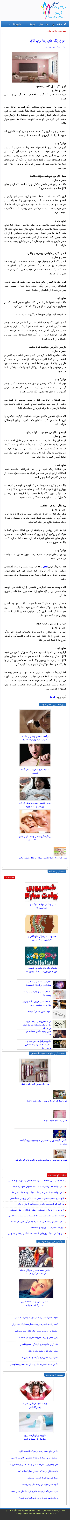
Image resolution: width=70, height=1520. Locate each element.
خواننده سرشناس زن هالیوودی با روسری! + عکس (36, 1317)
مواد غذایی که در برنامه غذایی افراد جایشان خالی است (34, 1491)
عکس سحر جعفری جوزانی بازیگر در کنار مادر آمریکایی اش (35, 1272)
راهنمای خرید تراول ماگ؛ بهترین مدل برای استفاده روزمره (36, 1003)
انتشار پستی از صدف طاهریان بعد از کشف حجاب (35, 1303)
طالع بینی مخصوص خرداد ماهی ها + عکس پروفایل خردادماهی (37, 1198)
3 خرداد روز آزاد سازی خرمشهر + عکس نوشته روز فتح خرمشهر (37, 1210)
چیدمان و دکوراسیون (52, 47)
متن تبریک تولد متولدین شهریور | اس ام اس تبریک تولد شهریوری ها (41, 969)
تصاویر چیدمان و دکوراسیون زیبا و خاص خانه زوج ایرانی (41, 1160)
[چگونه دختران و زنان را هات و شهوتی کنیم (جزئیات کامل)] (35, 721)
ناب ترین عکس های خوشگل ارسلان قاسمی (39, 1344)
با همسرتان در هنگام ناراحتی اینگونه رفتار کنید (38, 1471)
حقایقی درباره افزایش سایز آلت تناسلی (35, 771)
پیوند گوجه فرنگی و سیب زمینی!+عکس (35, 1405)
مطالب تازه (43, 24)
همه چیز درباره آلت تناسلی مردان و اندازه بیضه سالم (43, 858)
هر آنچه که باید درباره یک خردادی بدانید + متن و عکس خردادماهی (40, 1204)
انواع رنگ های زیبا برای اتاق (47, 40)
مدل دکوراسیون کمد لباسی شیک (35, 1084)
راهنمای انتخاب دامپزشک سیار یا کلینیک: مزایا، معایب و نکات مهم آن (36, 1216)
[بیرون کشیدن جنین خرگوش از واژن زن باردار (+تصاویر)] (35, 788)
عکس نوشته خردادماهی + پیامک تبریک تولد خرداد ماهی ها (38, 1192)
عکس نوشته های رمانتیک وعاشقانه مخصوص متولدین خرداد (38, 1186)
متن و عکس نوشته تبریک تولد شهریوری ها (42, 906)
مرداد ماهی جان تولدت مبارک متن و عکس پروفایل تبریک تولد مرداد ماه (37, 1025)
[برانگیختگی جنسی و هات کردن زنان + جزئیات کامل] (35, 821)
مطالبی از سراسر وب (54, 1375)
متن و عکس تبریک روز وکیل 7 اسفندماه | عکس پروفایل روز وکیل (36, 1233)
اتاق (45, 567)
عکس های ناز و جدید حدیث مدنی (43, 1351)
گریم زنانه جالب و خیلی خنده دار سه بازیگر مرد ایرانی (35, 1324)
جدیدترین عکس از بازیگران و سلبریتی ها (40, 1357)
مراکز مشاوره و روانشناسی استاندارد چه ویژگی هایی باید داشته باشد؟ (37, 1222)
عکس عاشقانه (15, 24)
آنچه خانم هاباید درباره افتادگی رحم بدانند (40, 1484)
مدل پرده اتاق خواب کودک (55, 1120)
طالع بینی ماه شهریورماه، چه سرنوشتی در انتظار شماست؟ (38, 983)
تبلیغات (31, 24)
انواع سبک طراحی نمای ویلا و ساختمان (47, 1227)
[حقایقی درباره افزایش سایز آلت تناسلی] (35, 755)
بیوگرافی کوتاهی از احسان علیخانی (43, 1478)
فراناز (63, 47)
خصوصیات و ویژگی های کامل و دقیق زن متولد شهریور (42, 938)
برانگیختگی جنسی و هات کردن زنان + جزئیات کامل (35, 838)
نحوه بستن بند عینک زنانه (39, 1011)
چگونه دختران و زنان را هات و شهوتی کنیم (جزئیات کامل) (35, 738)
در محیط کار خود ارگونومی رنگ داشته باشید (47, 1101)
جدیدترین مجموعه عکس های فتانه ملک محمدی (36, 1331)
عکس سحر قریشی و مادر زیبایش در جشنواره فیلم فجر (34, 1364)
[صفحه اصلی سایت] (65, 24)
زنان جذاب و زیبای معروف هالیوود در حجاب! (38, 1337)
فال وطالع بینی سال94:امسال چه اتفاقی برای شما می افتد (33, 1464)
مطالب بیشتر (9, 877)
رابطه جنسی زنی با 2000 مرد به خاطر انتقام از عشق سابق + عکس (36, 1180)
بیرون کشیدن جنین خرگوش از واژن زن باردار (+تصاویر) (35, 804)
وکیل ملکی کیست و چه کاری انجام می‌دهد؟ (38, 1498)
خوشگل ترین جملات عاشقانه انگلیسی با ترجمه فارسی (34, 1458)
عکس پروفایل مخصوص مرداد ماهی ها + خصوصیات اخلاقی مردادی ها (38, 1045)
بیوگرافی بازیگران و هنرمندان (50, 1241)
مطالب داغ (57, 24)
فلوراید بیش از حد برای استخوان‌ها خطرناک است (34, 1437)
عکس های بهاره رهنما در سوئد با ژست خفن (38, 1451)
